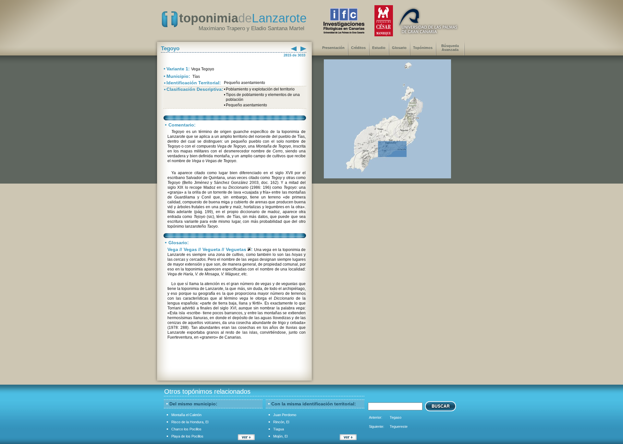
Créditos (358, 48)
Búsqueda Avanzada (450, 48)
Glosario (399, 48)
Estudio (378, 48)
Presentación (333, 48)
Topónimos (423, 48)
